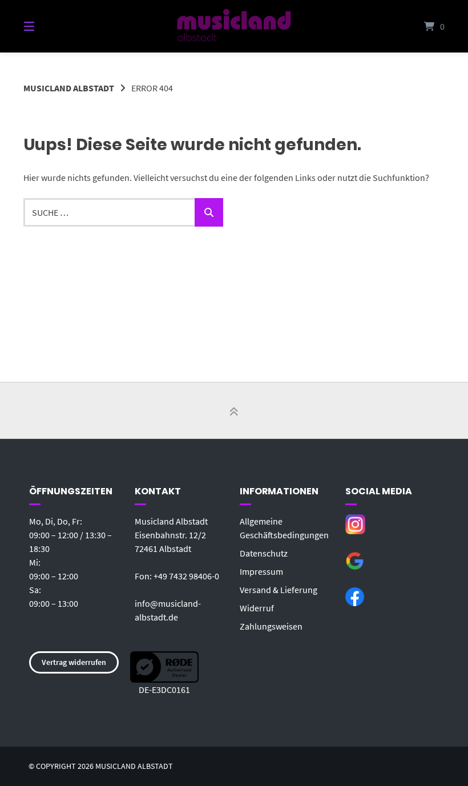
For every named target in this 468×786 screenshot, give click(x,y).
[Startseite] (234, 26)
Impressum (261, 571)
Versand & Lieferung (278, 589)
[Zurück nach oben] (234, 411)
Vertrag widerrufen (74, 662)
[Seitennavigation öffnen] (49, 26)
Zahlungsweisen (271, 626)
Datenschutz (264, 553)
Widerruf (257, 608)
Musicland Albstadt (68, 88)
